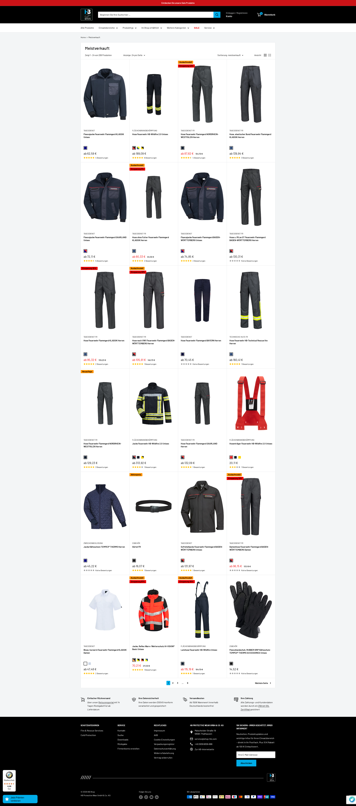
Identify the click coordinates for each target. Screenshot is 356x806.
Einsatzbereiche (107, 27)
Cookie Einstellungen (164, 739)
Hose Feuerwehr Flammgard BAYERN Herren (201, 340)
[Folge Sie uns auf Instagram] (146, 797)
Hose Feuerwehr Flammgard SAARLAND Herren (199, 445)
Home (83, 37)
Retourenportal (106, 702)
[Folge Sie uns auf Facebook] (141, 797)
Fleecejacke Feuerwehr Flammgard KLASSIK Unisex (104, 135)
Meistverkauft (94, 37)
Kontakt (121, 730)
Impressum (159, 730)
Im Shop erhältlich (150, 27)
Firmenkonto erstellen (128, 748)
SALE (196, 27)
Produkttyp (128, 27)
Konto (229, 16)
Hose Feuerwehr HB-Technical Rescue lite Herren (248, 342)
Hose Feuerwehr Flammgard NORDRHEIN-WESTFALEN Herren (199, 135)
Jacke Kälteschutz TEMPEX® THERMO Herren (104, 547)
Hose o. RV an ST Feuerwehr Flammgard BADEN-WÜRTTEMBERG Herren (247, 238)
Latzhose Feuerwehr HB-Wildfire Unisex (199, 650)
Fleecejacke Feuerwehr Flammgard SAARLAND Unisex (105, 238)
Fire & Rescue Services (92, 730)
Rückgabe (122, 744)
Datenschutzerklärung (165, 748)
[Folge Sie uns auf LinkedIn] (157, 797)
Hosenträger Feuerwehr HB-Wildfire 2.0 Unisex (250, 443)
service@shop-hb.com (206, 739)
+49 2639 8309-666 (203, 744)
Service (208, 27)
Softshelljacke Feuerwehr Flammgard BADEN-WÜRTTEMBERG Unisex (202, 548)
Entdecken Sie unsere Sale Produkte (178, 3)
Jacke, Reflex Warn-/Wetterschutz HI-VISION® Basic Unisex (153, 647)
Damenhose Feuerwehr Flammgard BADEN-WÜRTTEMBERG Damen (249, 548)
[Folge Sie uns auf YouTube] (151, 797)
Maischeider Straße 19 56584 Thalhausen (205, 732)
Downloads (123, 739)
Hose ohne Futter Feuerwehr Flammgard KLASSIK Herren (150, 238)
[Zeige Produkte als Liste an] (270, 55)
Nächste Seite (261, 683)
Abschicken (246, 763)
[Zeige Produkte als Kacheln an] (265, 55)
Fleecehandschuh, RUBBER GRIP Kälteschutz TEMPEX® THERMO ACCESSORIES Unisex (249, 651)
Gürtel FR (136, 547)
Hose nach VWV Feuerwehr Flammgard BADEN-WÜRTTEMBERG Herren (153, 342)
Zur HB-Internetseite (204, 749)
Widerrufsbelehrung (164, 753)
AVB (156, 735)
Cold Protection (88, 735)
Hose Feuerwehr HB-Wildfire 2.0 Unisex (150, 134)
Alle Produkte (87, 27)
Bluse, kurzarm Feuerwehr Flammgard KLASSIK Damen (105, 651)
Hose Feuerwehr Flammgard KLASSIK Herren (104, 340)
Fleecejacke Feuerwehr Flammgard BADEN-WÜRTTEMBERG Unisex (200, 238)
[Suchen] (216, 15)
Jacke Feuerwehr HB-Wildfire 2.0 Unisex (150, 443)
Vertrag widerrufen (163, 757)
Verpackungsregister (164, 744)
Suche (121, 735)
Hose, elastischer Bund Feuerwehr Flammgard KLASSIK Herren (250, 135)
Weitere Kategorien (176, 27)
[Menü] (14, 771)
